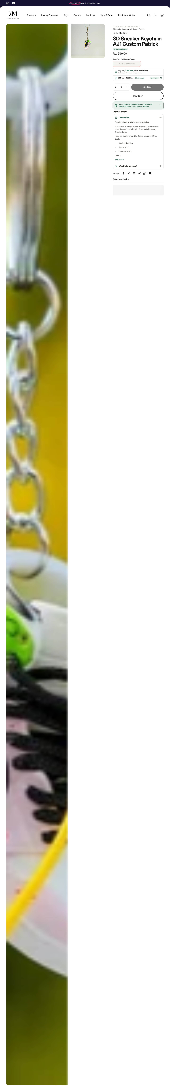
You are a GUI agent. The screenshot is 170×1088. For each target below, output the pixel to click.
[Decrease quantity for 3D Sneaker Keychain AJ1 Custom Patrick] (115, 87)
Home (115, 26)
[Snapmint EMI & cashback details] (161, 78)
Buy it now (138, 96)
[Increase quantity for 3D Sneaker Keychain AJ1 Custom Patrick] (126, 87)
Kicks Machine (120, 33)
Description (124, 118)
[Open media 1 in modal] (37, 554)
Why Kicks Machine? (128, 166)
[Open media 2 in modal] (88, 41)
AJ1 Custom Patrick (127, 64)
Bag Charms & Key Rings (129, 26)
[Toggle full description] (119, 159)
